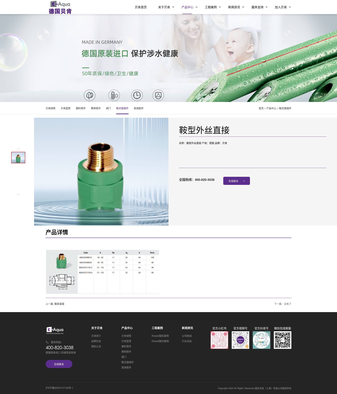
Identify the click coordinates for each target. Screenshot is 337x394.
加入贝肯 (281, 7)
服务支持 (257, 7)
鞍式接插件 (285, 108)
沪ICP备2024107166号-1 (59, 387)
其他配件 (139, 108)
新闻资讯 (234, 7)
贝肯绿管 (50, 108)
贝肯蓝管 (66, 108)
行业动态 (187, 341)
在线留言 (233, 181)
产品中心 (187, 7)
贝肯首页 (141, 7)
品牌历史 (96, 341)
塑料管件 (81, 108)
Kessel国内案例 (160, 341)
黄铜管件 (96, 108)
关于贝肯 (164, 7)
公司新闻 (187, 335)
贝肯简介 (96, 335)
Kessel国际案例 (160, 335)
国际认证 (96, 346)
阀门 (108, 108)
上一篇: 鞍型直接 (55, 303)
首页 (261, 108)
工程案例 (211, 7)
